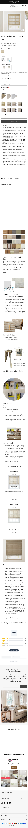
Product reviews (6, 657)
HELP (2, 811)
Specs (3, 171)
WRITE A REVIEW (14, 650)
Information (5, 808)
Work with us (5, 819)
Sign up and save (7, 792)
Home (2, 9)
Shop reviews (16, 657)
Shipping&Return (6, 174)
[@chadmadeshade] (9, 760)
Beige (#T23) (2, 51)
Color (5, 48)
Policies (4, 815)
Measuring (14, 499)
